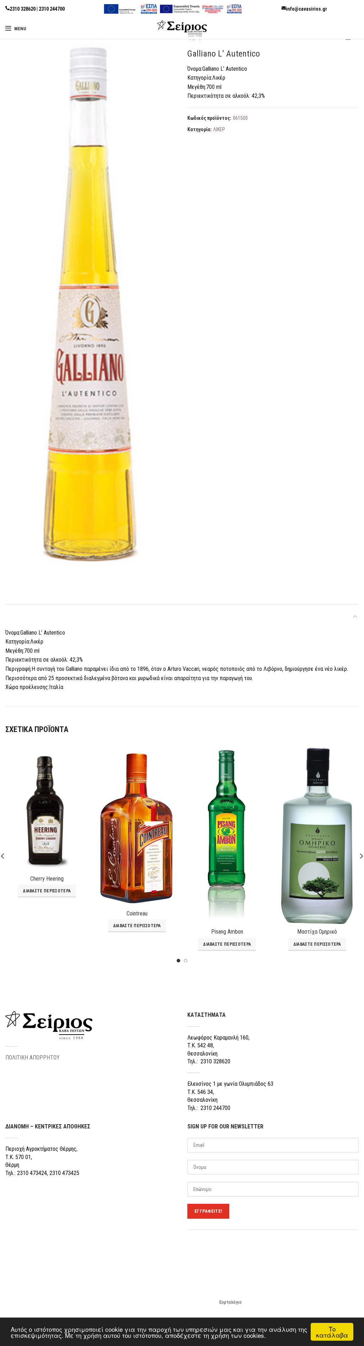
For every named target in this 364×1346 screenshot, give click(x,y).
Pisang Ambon (227, 931)
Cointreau (137, 913)
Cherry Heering (47, 878)
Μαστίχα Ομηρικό (317, 931)
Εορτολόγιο (230, 1302)
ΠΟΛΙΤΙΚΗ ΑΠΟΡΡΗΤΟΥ (32, 1057)
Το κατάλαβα (332, 1331)
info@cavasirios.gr (306, 9)
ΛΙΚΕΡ (219, 129)
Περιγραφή (19, 616)
